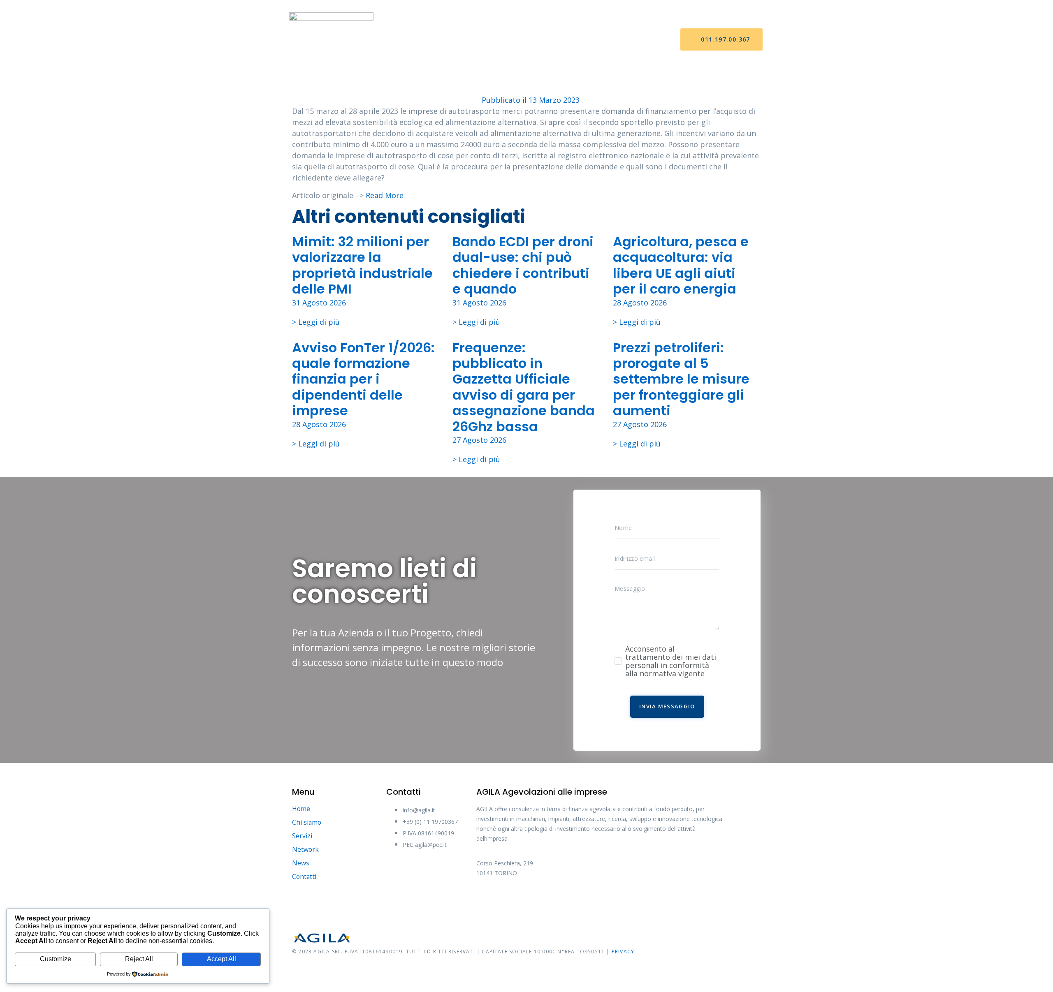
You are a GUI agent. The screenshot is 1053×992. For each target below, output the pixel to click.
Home (413, 40)
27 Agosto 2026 (479, 440)
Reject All (139, 958)
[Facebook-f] (486, 900)
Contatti (615, 40)
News (575, 40)
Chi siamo (453, 40)
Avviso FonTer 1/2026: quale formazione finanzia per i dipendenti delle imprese (363, 379)
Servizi (494, 40)
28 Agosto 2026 (640, 303)
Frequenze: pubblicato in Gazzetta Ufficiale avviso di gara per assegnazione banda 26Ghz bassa (523, 387)
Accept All (221, 958)
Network (536, 40)
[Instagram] (548, 900)
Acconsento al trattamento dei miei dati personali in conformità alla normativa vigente (670, 661)
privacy (623, 951)
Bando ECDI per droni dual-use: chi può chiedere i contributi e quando (523, 265)
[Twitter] (517, 900)
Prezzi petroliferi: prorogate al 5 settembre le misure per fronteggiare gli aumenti (681, 379)
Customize (55, 958)
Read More (385, 195)
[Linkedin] (579, 900)
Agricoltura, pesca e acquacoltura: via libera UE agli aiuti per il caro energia (681, 265)
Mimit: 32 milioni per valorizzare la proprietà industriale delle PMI (362, 265)
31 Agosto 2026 (319, 303)
